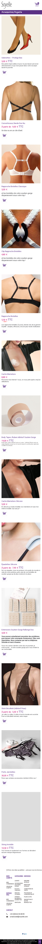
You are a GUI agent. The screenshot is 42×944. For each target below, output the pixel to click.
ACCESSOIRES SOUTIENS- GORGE (19, 885)
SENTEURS (18, 902)
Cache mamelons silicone (12, 501)
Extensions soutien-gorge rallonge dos (18, 630)
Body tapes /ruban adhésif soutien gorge (19, 437)
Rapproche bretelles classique (14, 186)
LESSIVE (17, 880)
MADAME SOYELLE (26, 881)
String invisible (7, 844)
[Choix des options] (4, 135)
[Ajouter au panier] (4, 72)
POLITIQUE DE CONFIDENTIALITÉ (29, 893)
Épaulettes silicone (9, 564)
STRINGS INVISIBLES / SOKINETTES (18, 898)
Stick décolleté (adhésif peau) (14, 708)
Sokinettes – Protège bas (12, 58)
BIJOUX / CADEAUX (17, 889)
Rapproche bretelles (10, 316)
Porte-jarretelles (8, 772)
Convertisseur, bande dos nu (13, 123)
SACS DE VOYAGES (17, 893)
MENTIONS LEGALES (27, 885)
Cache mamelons (9, 374)
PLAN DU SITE (28, 897)
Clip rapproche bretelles (11, 251)
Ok (40, 941)
